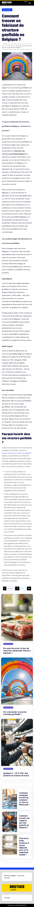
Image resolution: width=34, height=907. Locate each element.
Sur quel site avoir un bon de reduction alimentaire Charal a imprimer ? (16, 650)
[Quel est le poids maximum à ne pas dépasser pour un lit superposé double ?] (9, 844)
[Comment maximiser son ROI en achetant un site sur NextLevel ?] (9, 799)
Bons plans (7, 10)
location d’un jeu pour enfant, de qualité (15, 453)
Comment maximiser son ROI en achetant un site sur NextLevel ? (24, 799)
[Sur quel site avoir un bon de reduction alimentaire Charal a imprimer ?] (17, 617)
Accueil (4, 46)
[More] (29, 588)
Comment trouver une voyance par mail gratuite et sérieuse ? (24, 822)
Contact (7, 898)
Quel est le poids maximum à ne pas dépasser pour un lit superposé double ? (24, 846)
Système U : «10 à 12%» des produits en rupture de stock (16, 774)
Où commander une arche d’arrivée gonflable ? (14, 713)
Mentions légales (10, 875)
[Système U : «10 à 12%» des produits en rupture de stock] (17, 742)
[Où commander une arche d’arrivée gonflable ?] (17, 681)
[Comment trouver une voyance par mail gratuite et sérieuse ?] (9, 822)
